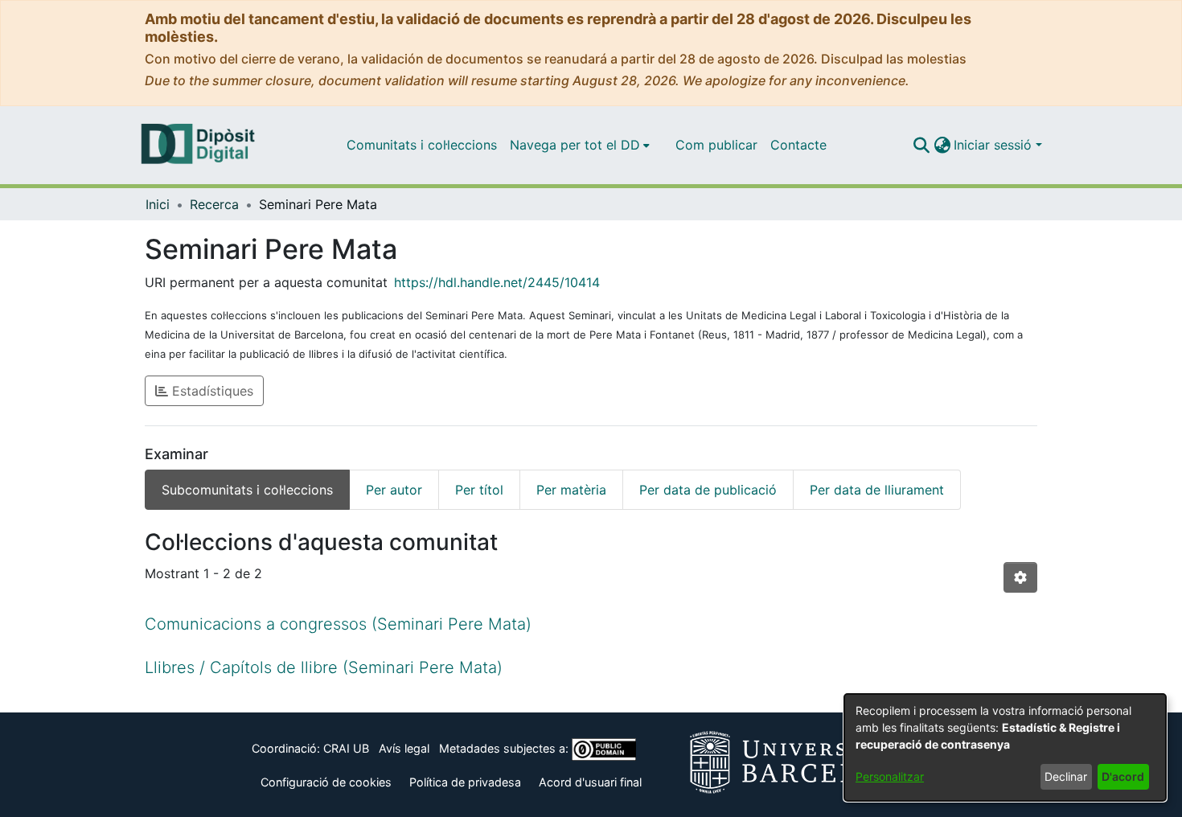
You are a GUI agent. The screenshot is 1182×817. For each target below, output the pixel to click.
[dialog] (1005, 747)
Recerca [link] (214, 204)
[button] (921, 144)
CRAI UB (346, 748)
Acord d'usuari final (590, 782)
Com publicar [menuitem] (716, 145)
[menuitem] (580, 145)
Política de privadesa (465, 782)
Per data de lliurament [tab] (877, 490)
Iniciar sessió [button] (995, 145)
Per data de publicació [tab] (708, 490)
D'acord (1123, 776)
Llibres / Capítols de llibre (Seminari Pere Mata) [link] (324, 667)
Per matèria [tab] (571, 490)
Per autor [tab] (394, 490)
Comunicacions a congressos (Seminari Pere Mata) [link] (338, 624)
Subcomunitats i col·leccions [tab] (247, 490)
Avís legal (404, 748)
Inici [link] (158, 204)
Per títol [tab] (479, 490)
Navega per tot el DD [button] (575, 145)
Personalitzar (890, 776)
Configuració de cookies (326, 782)
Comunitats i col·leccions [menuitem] (422, 145)
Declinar (1066, 776)
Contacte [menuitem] (798, 145)
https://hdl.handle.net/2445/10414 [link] (497, 282)
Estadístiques (210, 391)
